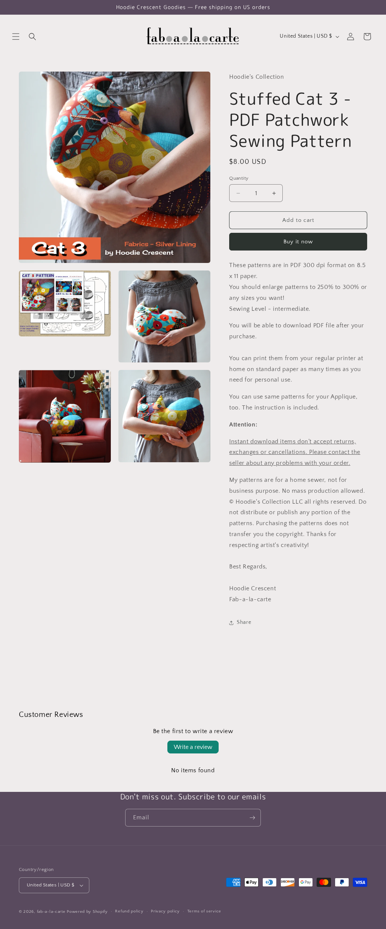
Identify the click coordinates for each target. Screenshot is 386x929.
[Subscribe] (252, 818)
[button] (16, 36)
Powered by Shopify (87, 911)
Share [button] (244, 622)
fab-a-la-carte (51, 911)
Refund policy (129, 911)
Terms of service (204, 911)
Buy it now (298, 241)
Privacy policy (165, 911)
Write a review (193, 747)
